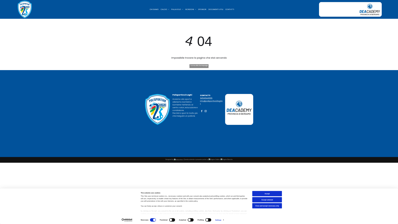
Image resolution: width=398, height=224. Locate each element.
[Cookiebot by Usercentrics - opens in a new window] (127, 220)
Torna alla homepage (199, 65)
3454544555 (206, 98)
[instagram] (205, 111)
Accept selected (267, 200)
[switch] (172, 220)
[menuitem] (154, 9)
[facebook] (201, 111)
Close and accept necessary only (267, 206)
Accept (267, 194)
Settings (218, 220)
